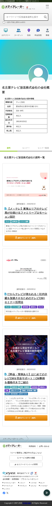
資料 (9, 148)
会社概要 (6, 479)
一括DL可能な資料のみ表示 (15, 22)
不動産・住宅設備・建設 (29, 390)
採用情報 (15, 479)
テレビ (8, 221)
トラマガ (33, 482)
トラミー (22, 482)
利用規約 (32, 446)
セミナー (26, 148)
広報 (7, 390)
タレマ (42, 482)
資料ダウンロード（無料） (27, 238)
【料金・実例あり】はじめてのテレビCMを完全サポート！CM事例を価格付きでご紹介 (26, 378)
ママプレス (23, 486)
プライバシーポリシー (29, 479)
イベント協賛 (24, 221)
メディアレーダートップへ (13, 439)
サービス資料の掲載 (27, 458)
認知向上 (33, 307)
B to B (41, 307)
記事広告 (15, 221)
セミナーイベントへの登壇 (27, 464)
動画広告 (15, 387)
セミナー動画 (43, 148)
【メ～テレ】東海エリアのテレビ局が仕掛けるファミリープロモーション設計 (26, 212)
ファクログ (43, 486)
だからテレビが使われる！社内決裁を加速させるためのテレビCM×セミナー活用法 (26, 298)
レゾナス (7, 489)
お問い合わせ (44, 446)
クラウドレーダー (10, 482)
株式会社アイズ (23, 473)
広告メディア (15, 390)
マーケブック (8, 486)
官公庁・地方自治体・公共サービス (16, 394)
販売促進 (25, 307)
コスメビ (33, 486)
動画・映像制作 (25, 387)
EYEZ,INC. (27, 503)
